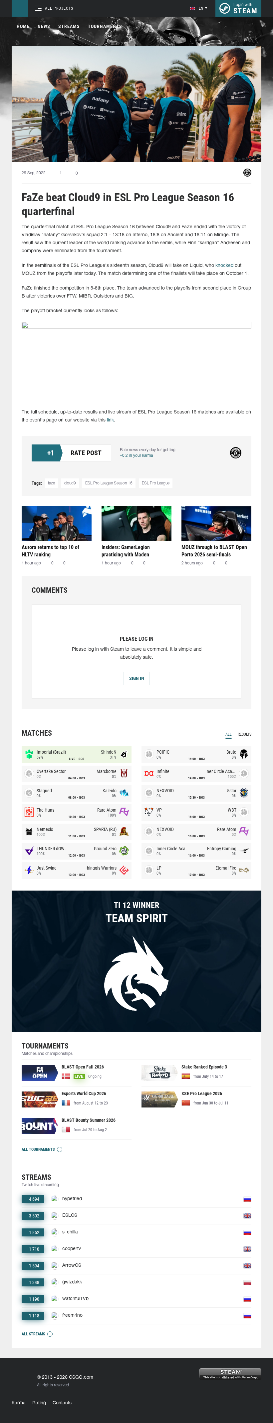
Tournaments (105, 26)
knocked (224, 266)
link (110, 420)
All (228, 734)
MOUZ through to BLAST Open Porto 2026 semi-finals (214, 551)
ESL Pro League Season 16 (109, 483)
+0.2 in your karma (136, 455)
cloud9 (70, 483)
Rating (39, 1403)
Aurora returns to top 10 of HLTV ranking (50, 551)
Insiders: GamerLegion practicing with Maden (126, 551)
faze (51, 483)
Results (244, 734)
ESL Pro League (155, 483)
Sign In (136, 678)
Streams (69, 26)
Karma (19, 1403)
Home (23, 26)
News (44, 26)
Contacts (62, 1403)
